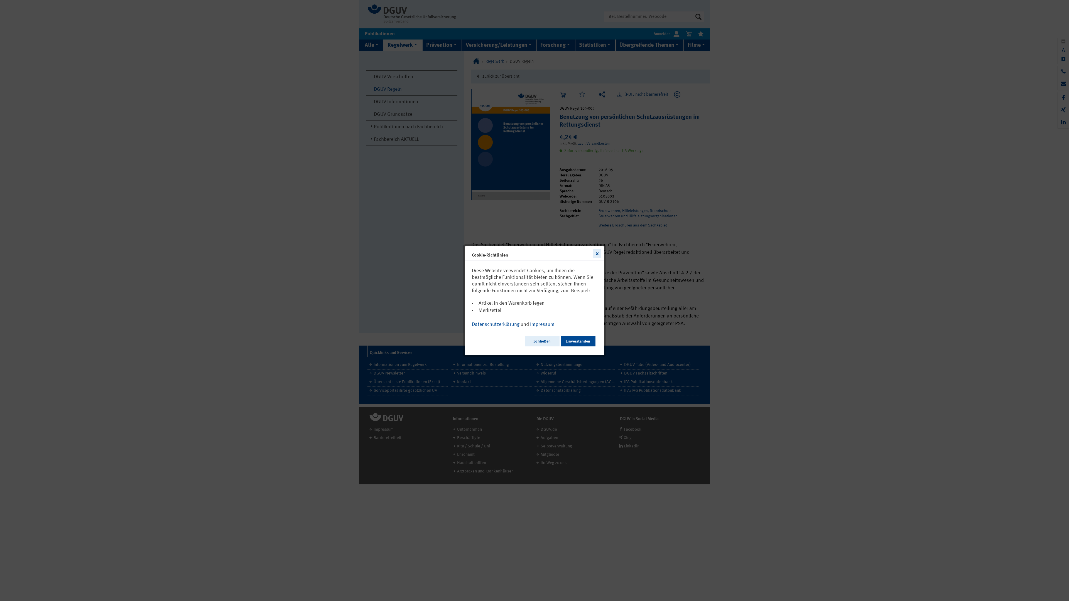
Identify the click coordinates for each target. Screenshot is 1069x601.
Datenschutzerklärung (495, 324)
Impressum (542, 324)
